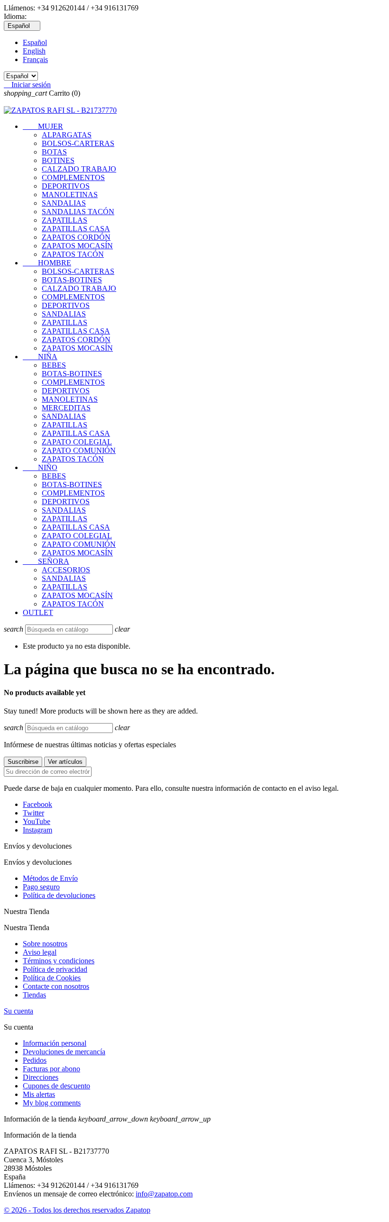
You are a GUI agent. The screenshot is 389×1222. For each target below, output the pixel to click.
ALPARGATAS (67, 135)
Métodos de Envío (50, 878)
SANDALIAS (64, 203)
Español (35, 42)
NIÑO (40, 467)
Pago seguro (41, 887)
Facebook (37, 804)
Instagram (37, 830)
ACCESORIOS (66, 570)
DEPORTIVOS (66, 186)
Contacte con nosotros (56, 986)
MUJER (43, 126)
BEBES (54, 365)
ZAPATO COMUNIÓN (79, 450)
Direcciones (40, 1077)
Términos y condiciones (58, 961)
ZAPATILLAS (64, 220)
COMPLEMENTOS (73, 177)
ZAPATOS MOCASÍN (77, 246)
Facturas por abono (51, 1069)
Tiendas (34, 995)
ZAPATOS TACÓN (73, 254)
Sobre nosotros (45, 944)
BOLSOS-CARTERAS (78, 143)
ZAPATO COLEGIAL (77, 442)
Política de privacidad (55, 969)
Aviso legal (39, 952)
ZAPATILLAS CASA (76, 229)
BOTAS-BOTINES (72, 280)
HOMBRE (47, 263)
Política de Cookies (52, 978)
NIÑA (40, 357)
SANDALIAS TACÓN (78, 212)
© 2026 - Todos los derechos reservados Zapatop (77, 1210)
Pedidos (34, 1060)
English (34, 51)
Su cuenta (18, 1011)
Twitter (33, 813)
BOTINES (58, 160)
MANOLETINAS (70, 194)
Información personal (54, 1043)
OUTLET (38, 612)
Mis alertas (39, 1094)
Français (35, 59)
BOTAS (54, 152)
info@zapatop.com (164, 1194)
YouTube (36, 821)
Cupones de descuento (56, 1086)
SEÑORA (46, 561)
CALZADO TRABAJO (79, 169)
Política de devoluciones (59, 895)
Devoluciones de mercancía (64, 1052)
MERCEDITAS (66, 408)
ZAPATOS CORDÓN (76, 237)
